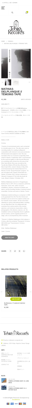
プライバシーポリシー (23, 358)
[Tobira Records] (16, 26)
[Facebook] (10, 251)
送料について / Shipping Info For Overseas (7, 355)
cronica (10, 41)
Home (3, 41)
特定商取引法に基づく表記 (23, 362)
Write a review (26, 99)
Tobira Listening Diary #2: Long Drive (18, 381)
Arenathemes (16, 399)
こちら (16, 131)
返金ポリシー (20, 369)
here (23, 131)
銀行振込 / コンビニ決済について (23, 354)
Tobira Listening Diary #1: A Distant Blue (17, 389)
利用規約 (19, 366)
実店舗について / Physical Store (6, 360)
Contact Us (5, 364)
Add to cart (16, 299)
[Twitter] (15, 251)
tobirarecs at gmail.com (16, 340)
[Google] (24, 251)
